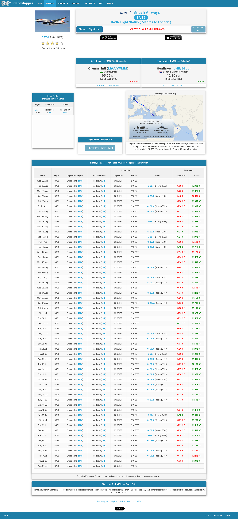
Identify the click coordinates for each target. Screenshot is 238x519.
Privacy (229, 515)
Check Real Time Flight (100, 148)
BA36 (139, 501)
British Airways (146, 12)
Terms (209, 515)
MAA (65, 112)
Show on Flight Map (89, 29)
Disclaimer (219, 515)
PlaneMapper (102, 501)
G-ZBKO (151, 440)
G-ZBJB (151, 267)
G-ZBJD (151, 339)
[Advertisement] (141, 49)
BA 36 (140, 18)
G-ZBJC (151, 206)
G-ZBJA (151, 211)
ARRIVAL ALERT (198, 28)
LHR (50, 112)
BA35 (37, 110)
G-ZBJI (45, 37)
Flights (114, 501)
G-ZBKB (151, 359)
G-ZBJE (150, 196)
